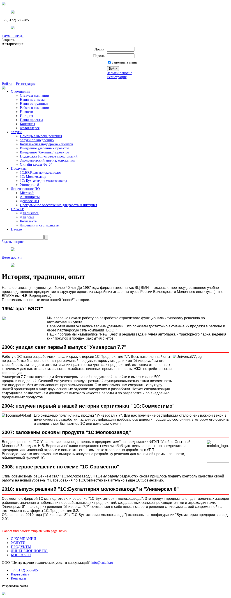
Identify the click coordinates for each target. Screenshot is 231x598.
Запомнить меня (124, 62)
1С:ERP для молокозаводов (41, 172)
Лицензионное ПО (25, 189)
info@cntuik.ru (102, 562)
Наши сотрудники (34, 103)
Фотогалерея (29, 128)
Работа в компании (34, 108)
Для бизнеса (29, 213)
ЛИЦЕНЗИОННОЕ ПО (29, 551)
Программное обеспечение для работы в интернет (58, 205)
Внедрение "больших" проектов (44, 152)
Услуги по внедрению (37, 140)
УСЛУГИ (18, 543)
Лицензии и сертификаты (40, 225)
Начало (16, 229)
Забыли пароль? (119, 73)
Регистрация (117, 77)
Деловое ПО (29, 201)
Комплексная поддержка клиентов (46, 144)
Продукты (19, 168)
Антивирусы (30, 197)
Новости (26, 112)
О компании (20, 91)
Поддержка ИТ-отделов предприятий (49, 156)
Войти (7, 84)
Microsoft (27, 193)
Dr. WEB (17, 209)
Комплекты (28, 221)
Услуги (16, 132)
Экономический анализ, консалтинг (47, 160)
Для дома (27, 217)
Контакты (27, 124)
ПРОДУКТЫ (21, 547)
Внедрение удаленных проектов (44, 148)
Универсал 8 (29, 185)
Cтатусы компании (34, 95)
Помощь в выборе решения (41, 136)
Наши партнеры (32, 99)
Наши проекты (31, 120)
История (26, 116)
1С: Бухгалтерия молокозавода (43, 181)
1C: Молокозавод (33, 176)
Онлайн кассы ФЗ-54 (36, 164)
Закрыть (8, 40)
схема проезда (12, 36)
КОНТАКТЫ (21, 555)
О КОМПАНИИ (23, 539)
